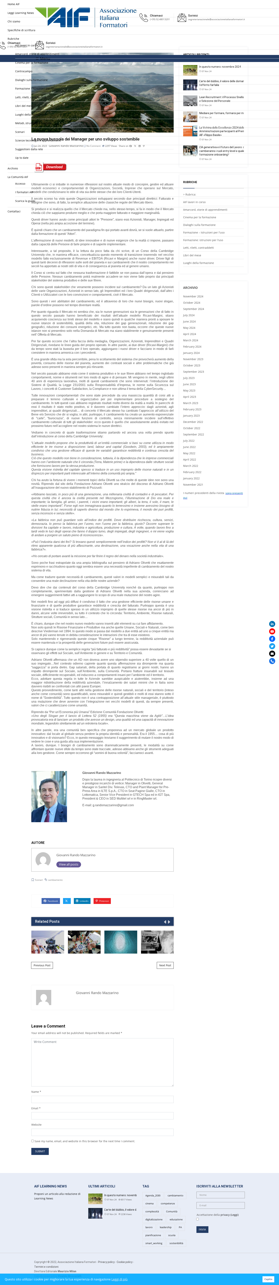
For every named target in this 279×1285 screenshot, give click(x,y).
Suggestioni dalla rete (29, 149)
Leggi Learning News (21, 13)
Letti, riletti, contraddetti (30, 97)
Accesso (20, 183)
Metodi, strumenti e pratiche (33, 123)
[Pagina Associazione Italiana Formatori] (272, 639)
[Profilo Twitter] (272, 646)
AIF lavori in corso (26, 45)
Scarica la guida (25, 201)
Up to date (21, 158)
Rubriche (13, 39)
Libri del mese (24, 106)
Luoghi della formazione (30, 114)
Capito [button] (268, 1279)
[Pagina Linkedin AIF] (272, 624)
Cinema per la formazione (31, 62)
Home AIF (14, 4)
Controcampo (23, 71)
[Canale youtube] (272, 631)
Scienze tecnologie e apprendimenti (38, 140)
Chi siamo (14, 21)
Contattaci (14, 211)
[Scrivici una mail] (272, 654)
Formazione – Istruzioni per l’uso (35, 88)
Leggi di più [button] (119, 1279)
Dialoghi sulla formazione (31, 80)
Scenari (20, 132)
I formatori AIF (24, 192)
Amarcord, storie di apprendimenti (37, 54)
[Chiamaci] (272, 661)
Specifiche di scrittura (21, 30)
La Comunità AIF (18, 177)
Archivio (13, 168)
